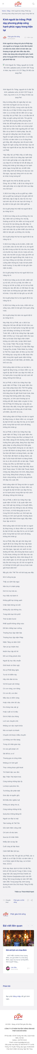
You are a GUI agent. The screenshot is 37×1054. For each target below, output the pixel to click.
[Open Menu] (3, 3)
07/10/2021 (11, 38)
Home (4, 11)
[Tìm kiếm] (33, 4)
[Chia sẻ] (31, 900)
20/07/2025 (14, 969)
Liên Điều (14, 967)
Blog (8, 11)
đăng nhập (17, 996)
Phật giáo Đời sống (14, 36)
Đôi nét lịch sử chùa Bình (16, 950)
